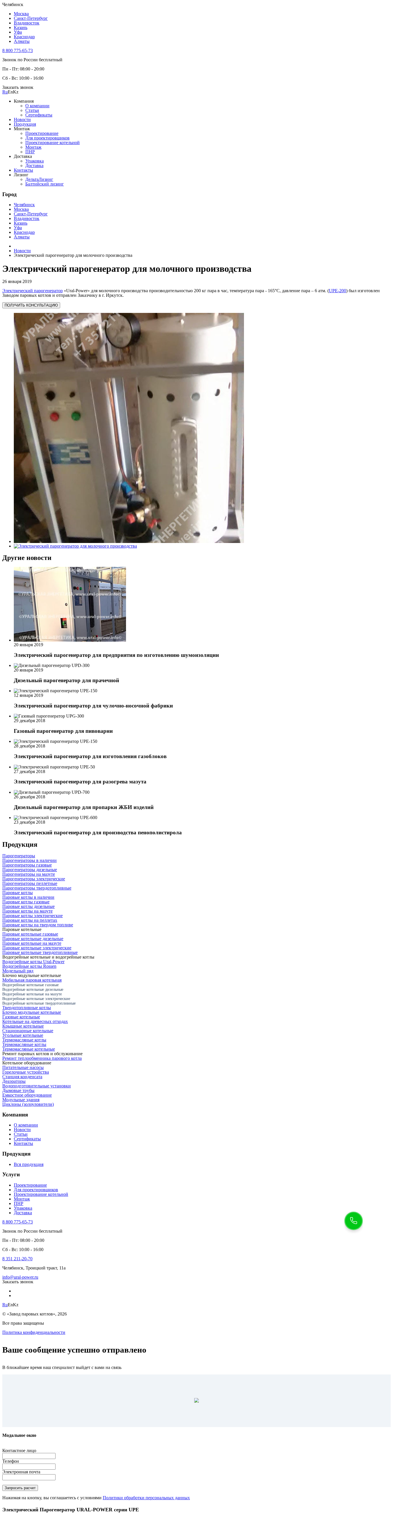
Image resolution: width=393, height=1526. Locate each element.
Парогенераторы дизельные (29, 869)
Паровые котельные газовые (30, 934)
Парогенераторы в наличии (29, 860)
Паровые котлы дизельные (28, 906)
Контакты (23, 170)
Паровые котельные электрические (36, 947)
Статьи (32, 110)
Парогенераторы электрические (33, 878)
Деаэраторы (14, 1081)
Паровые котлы (17, 892)
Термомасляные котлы (24, 1039)
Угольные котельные (22, 1035)
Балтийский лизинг (44, 183)
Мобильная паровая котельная (32, 980)
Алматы (22, 41)
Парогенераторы (18, 855)
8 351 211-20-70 (17, 1258)
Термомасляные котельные (28, 1049)
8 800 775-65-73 (17, 50)
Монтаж (33, 147)
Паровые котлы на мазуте (27, 911)
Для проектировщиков (47, 137)
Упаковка (34, 160)
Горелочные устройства (25, 1072)
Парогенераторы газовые (27, 865)
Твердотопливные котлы (26, 1007)
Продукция (25, 124)
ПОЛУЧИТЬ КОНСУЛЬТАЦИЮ (31, 305)
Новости (22, 119)
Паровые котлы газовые (25, 901)
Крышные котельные (23, 1026)
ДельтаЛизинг (39, 179)
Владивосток (26, 22)
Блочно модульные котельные (31, 1012)
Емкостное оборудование (27, 1095)
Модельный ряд (17, 970)
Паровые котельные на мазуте (31, 943)
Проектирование (41, 133)
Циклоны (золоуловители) (28, 1104)
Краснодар (24, 36)
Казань (20, 27)
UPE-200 (337, 290)
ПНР (30, 151)
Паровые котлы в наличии (28, 897)
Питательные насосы (23, 1067)
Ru (5, 91)
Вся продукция (28, 1164)
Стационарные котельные (27, 1030)
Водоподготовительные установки (36, 1085)
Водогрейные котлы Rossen (29, 966)
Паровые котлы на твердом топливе (37, 924)
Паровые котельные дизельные (32, 938)
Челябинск (24, 204)
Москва (21, 13)
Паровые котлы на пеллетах (29, 920)
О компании (37, 105)
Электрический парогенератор (32, 290)
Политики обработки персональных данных (146, 1497)
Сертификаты (38, 114)
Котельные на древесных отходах (35, 1021)
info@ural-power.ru (20, 1277)
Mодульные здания (20, 1099)
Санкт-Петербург (31, 18)
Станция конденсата (22, 1076)
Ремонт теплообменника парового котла (42, 1058)
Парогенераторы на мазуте (28, 874)
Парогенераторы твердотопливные (36, 888)
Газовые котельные (21, 1016)
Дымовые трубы (18, 1090)
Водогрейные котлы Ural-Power (33, 961)
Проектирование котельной (52, 142)
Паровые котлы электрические (32, 915)
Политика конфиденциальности (33, 1332)
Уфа (18, 32)
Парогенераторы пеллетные (29, 883)
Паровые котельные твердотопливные (40, 952)
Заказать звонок (17, 87)
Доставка (34, 165)
